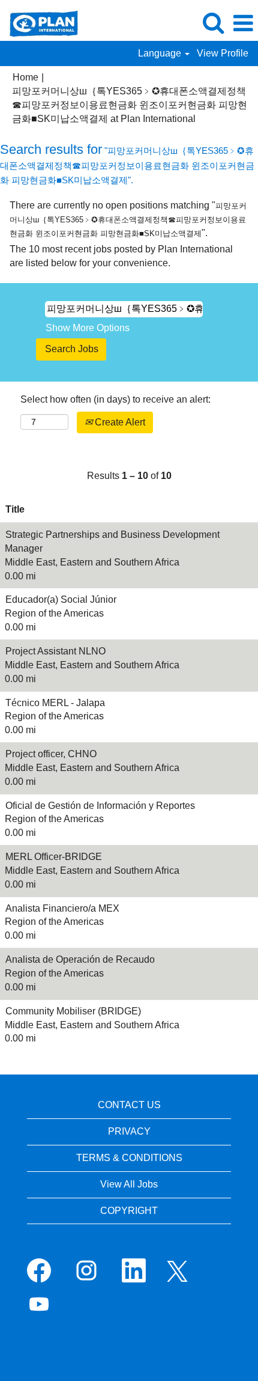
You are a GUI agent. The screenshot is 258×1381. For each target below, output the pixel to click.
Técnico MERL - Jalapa (55, 703)
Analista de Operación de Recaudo (80, 959)
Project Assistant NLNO (55, 651)
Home (25, 77)
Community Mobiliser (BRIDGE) (73, 1011)
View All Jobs (129, 1184)
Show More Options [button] (88, 328)
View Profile (222, 53)
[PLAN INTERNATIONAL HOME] (39, 22)
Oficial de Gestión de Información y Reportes (100, 805)
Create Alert (118, 422)
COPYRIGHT (129, 1211)
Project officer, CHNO (51, 754)
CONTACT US (129, 1105)
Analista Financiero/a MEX (62, 908)
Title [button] (15, 509)
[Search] (213, 23)
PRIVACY (129, 1131)
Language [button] (161, 53)
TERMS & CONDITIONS (129, 1158)
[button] (243, 23)
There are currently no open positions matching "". (128, 219)
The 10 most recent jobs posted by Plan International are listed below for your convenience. (121, 256)
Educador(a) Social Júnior (60, 599)
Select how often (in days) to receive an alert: (115, 399)
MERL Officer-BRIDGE (53, 857)
